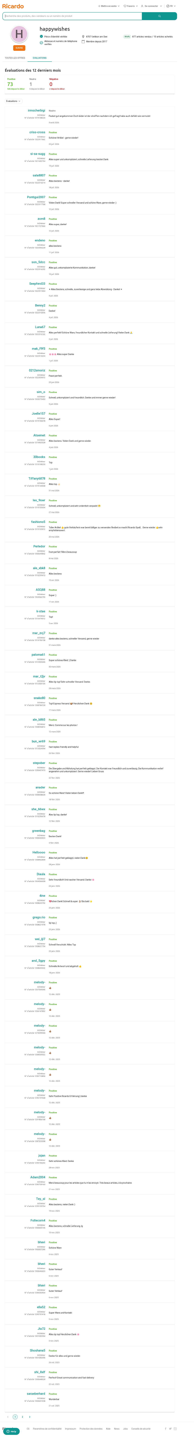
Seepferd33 (37, 283)
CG (28, 1429)
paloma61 (38, 654)
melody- (39, 982)
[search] (159, 16)
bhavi (41, 1242)
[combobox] (72, 16)
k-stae (41, 611)
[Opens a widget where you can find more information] (11, 1431)
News (116, 1429)
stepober (39, 763)
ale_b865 (39, 719)
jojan (41, 1155)
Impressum (70, 1429)
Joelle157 (38, 413)
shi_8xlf (39, 1372)
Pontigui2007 (36, 197)
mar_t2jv (39, 676)
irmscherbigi (36, 110)
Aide (108, 1429)
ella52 (41, 1307)
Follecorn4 (38, 1220)
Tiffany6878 (36, 478)
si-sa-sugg (37, 154)
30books (39, 457)
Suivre (19, 48)
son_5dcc (38, 262)
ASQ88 (40, 590)
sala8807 (39, 175)
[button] (109, 6)
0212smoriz (37, 370)
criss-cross (37, 132)
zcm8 (41, 219)
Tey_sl (40, 1199)
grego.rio (39, 917)
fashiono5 (38, 522)
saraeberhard (36, 1393)
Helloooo (39, 852)
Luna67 (40, 327)
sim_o (41, 392)
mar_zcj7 (38, 633)
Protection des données (91, 1429)
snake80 (39, 698)
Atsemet (39, 435)
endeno (40, 240)
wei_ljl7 (40, 939)
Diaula (41, 874)
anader (40, 787)
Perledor (39, 546)
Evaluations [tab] (40, 58)
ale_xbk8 (39, 568)
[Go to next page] (29, 1416)
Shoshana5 (37, 1350)
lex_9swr (39, 500)
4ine (42, 896)
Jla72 (41, 1329)
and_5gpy (38, 960)
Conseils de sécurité (141, 1429)
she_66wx (38, 809)
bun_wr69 (38, 741)
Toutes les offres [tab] (15, 58)
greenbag (38, 831)
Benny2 (40, 305)
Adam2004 (37, 1177)
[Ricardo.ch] (13, 6)
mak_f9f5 (38, 348)
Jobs (125, 1429)
